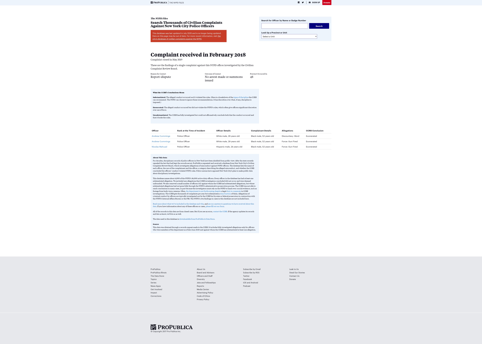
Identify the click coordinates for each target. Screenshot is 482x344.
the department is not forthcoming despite (203, 191)
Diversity (201, 279)
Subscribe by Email (252, 269)
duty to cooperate (234, 191)
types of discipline (241, 97)
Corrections (156, 296)
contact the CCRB (220, 211)
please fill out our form (215, 206)
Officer (155, 130)
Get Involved (156, 289)
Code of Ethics (203, 296)
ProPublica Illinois (158, 272)
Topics (154, 279)
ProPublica (155, 269)
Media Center (203, 289)
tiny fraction (226, 193)
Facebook (247, 279)
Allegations (287, 130)
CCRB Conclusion (314, 130)
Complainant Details (261, 130)
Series (153, 282)
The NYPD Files (176, 2)
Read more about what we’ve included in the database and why (178, 203)
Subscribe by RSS (251, 272)
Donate (326, 2)
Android (254, 282)
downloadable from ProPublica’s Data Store (197, 219)
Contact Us (294, 276)
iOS (244, 282)
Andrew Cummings (161, 136)
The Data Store (157, 276)
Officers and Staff (205, 276)
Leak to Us (294, 269)
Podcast (246, 286)
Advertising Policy (205, 292)
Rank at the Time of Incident (191, 130)
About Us (201, 269)
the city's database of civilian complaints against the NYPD (187, 37)
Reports (200, 286)
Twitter (246, 276)
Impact (154, 292)
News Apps (156, 286)
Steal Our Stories (297, 272)
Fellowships (210, 282)
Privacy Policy (203, 299)
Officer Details (223, 130)
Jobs (199, 282)
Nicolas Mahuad (159, 146)
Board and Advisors (205, 272)
